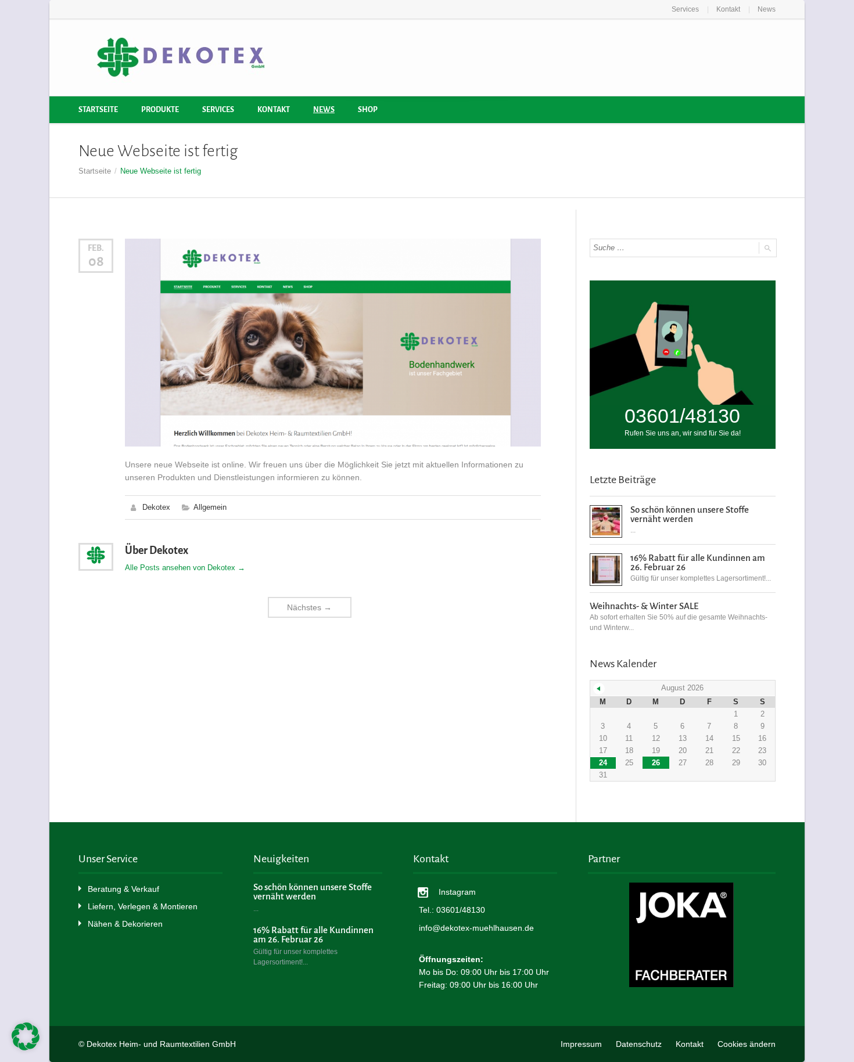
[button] (25, 1036)
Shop (368, 110)
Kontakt (728, 9)
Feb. (96, 248)
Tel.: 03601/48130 (452, 910)
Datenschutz (639, 1044)
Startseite (98, 110)
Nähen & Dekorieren (125, 923)
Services (685, 9)
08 (96, 261)
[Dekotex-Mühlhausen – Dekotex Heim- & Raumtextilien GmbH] (180, 57)
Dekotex (156, 507)
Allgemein (210, 507)
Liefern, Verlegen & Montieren (143, 906)
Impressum (581, 1044)
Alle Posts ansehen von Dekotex (185, 567)
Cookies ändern (746, 1044)
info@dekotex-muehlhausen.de (476, 928)
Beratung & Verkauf (123, 889)
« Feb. (599, 688)
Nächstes (309, 607)
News (767, 9)
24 (603, 762)
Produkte (160, 110)
